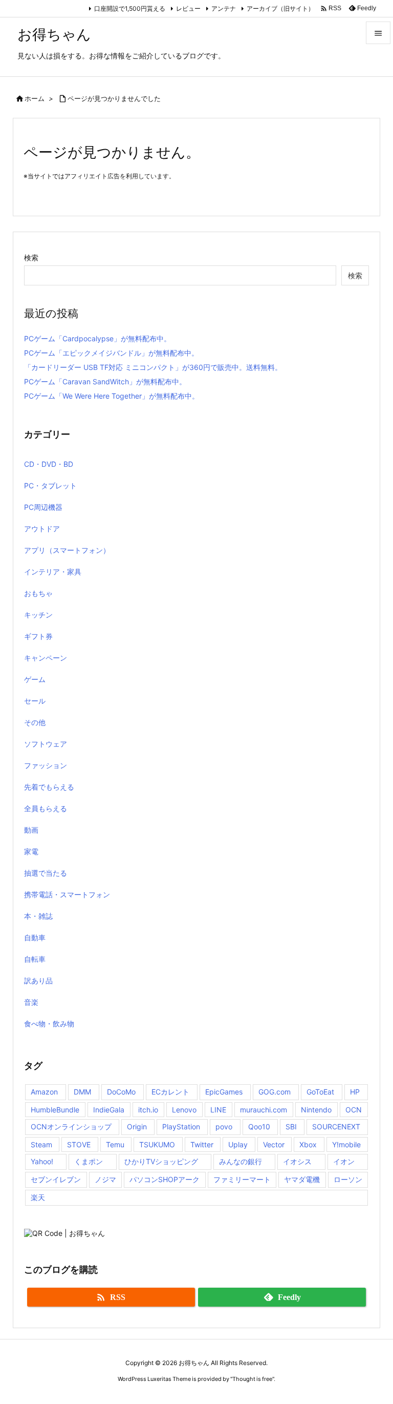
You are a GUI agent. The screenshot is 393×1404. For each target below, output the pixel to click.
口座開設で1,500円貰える (129, 8)
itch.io (148, 1109)
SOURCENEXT (336, 1126)
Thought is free (252, 1378)
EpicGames (224, 1091)
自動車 (35, 937)
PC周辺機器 (43, 507)
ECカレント (170, 1091)
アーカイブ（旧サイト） (280, 8)
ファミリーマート (242, 1179)
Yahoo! (42, 1161)
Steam (41, 1144)
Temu (115, 1144)
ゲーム (35, 679)
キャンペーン (45, 657)
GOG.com (274, 1091)
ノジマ (105, 1179)
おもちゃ (38, 593)
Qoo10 (259, 1126)
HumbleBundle (55, 1109)
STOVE (79, 1144)
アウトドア (42, 528)
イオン (344, 1161)
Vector (274, 1144)
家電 (31, 851)
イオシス (297, 1161)
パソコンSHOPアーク (164, 1179)
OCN (353, 1109)
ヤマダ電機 (302, 1179)
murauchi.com (263, 1109)
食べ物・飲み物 (49, 1023)
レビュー (188, 8)
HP (355, 1091)
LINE (218, 1109)
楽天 (38, 1197)
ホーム (35, 98)
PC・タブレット (50, 485)
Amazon (44, 1091)
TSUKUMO (157, 1144)
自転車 (35, 959)
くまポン (88, 1161)
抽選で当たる (45, 873)
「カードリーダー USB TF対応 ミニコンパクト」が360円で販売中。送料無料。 (153, 367)
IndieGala (108, 1109)
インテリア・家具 (52, 571)
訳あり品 (38, 980)
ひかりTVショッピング (161, 1161)
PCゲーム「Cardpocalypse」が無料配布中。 (97, 338)
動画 (31, 829)
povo (223, 1126)
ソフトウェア (45, 743)
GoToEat (320, 1091)
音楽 (31, 1002)
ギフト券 (38, 636)
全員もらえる (45, 808)
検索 (31, 257)
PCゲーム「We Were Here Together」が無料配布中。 (111, 395)
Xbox (308, 1144)
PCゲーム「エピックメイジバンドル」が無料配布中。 (111, 352)
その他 (35, 722)
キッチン (38, 614)
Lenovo (184, 1109)
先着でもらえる (49, 786)
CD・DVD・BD (48, 464)
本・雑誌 (38, 916)
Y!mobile (346, 1144)
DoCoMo (121, 1091)
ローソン (348, 1179)
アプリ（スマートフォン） (67, 550)
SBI (291, 1126)
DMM (82, 1091)
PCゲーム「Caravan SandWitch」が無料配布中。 (105, 381)
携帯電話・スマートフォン (67, 894)
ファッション (45, 765)
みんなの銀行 (240, 1161)
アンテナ (223, 8)
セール (35, 700)
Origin (137, 1126)
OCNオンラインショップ (71, 1126)
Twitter (201, 1144)
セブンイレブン (56, 1179)
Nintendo (316, 1109)
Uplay (238, 1144)
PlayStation (181, 1126)
